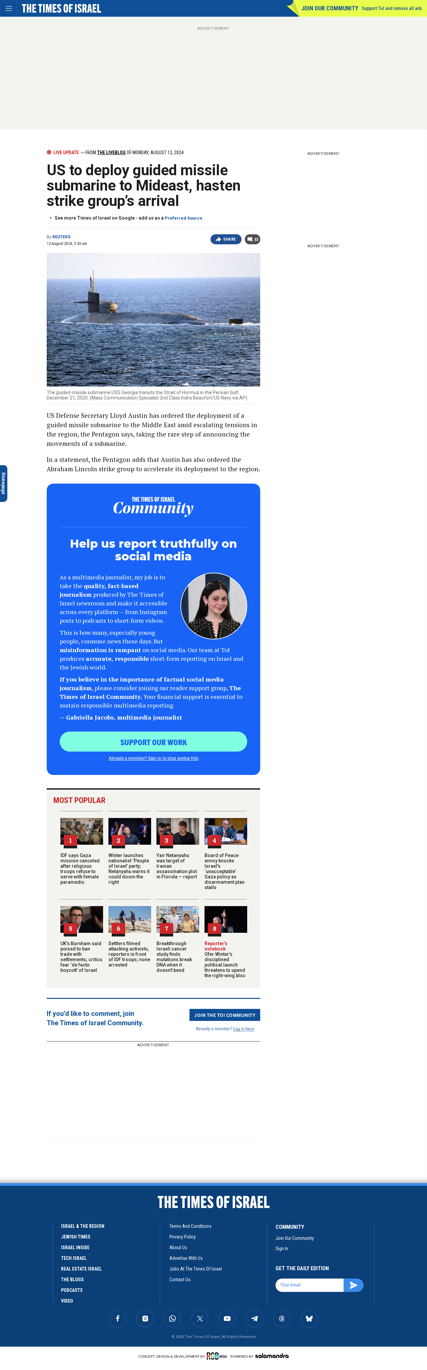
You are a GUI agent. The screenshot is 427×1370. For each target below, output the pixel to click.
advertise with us (186, 1258)
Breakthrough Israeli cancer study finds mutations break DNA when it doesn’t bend (174, 957)
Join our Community (329, 8)
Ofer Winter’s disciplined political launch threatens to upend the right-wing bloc (225, 962)
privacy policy (182, 1237)
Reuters (61, 237)
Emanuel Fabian (29, 1185)
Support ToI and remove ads (392, 8)
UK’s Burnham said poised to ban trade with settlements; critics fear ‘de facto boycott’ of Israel (81, 957)
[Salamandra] (272, 1355)
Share (229, 239)
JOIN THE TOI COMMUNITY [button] (224, 1015)
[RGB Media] (218, 1356)
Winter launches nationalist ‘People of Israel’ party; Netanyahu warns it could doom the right (128, 869)
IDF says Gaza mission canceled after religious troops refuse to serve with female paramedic (80, 869)
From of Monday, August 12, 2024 (133, 152)
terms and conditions (190, 1226)
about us (178, 1247)
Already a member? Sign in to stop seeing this (153, 758)
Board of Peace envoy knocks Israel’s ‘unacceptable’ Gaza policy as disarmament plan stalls (224, 871)
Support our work (153, 742)
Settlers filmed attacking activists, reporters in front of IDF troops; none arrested (129, 954)
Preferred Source (183, 218)
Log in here (243, 1028)
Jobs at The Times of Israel (195, 1269)
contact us (179, 1279)
